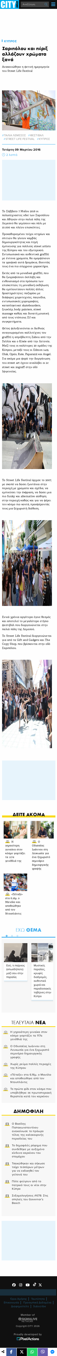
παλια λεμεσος (15, 135)
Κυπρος (10, 41)
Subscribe (39, 1306)
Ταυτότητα (38, 1299)
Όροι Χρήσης (18, 1299)
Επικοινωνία (11, 1302)
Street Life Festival (20, 139)
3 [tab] (16, 935)
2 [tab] (11, 935)
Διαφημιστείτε (20, 1306)
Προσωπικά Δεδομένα (37, 1302)
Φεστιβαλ (37, 135)
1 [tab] (5, 935)
